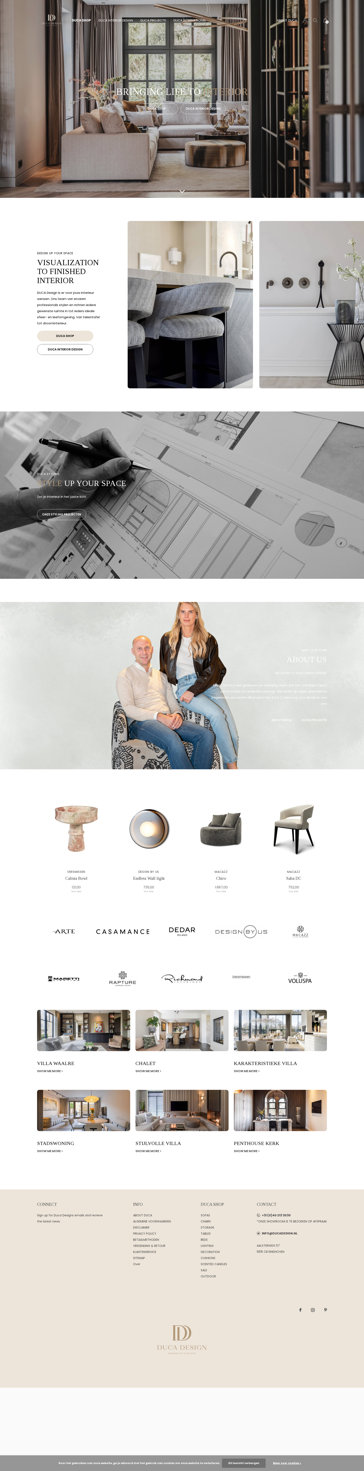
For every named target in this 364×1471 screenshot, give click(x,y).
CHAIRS (206, 1221)
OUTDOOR (208, 1276)
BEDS (204, 1240)
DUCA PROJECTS (153, 20)
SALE (204, 1270)
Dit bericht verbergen (243, 1463)
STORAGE (207, 1227)
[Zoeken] (315, 20)
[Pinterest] (325, 1310)
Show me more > (50, 1071)
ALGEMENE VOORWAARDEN (152, 1221)
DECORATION (210, 1252)
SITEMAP (139, 1258)
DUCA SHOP (81, 20)
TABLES (206, 1233)
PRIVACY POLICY (144, 1233)
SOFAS (205, 1215)
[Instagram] (313, 1310)
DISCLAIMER (141, 1227)
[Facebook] (300, 1310)
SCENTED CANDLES (214, 1264)
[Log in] (305, 20)
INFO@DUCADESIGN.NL (279, 1233)
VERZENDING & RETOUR (149, 1246)
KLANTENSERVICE (144, 1252)
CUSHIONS (208, 1258)
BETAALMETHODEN (146, 1240)
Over (136, 1264)
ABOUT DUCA (287, 20)
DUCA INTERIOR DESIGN (116, 20)
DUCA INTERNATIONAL (190, 20)
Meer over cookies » (287, 1463)
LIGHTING (207, 1246)
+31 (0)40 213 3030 (276, 1215)
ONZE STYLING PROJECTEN (61, 514)
